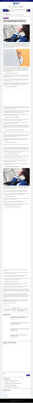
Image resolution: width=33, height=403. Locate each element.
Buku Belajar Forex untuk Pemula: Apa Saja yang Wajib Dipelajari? (12, 383)
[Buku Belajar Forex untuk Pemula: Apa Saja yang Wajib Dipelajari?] (24, 10)
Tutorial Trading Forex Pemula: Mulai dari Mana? (15, 9)
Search (4, 373)
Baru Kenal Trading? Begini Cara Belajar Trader (10, 385)
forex (21, 43)
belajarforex (5, 23)
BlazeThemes (14, 401)
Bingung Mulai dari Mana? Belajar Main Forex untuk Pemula (12, 380)
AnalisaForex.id (5, 394)
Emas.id (4, 392)
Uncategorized (6, 18)
